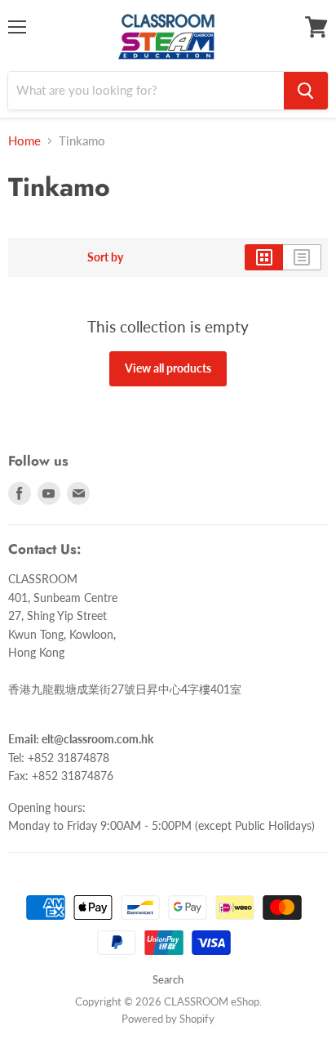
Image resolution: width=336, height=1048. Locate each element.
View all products (168, 368)
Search (168, 979)
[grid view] (264, 257)
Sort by (105, 257)
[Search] (306, 90)
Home (24, 141)
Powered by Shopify (168, 1018)
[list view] (302, 257)
